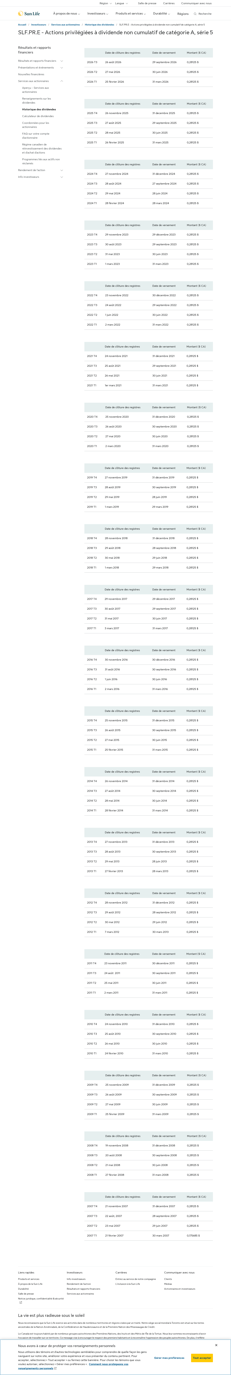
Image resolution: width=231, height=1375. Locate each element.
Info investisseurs (76, 1279)
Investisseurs (38, 24)
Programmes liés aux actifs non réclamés (41, 161)
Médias (168, 1284)
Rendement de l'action (79, 1284)
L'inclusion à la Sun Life (128, 1284)
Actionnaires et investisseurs (179, 1288)
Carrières (169, 3)
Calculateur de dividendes (38, 116)
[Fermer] (216, 1345)
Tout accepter (202, 1357)
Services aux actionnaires (65, 24)
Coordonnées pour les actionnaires (35, 125)
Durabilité (23, 1288)
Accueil (22, 24)
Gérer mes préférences (169, 1357)
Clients (168, 1279)
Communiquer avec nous (196, 3)
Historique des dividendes (99, 24)
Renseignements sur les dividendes (36, 100)
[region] (115, 1357)
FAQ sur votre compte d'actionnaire (35, 135)
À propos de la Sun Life (30, 1284)
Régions (183, 14)
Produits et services (28, 1279)
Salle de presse (147, 3)
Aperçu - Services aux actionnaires (35, 89)
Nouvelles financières (31, 74)
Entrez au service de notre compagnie (136, 1279)
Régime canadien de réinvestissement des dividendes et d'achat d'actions (42, 148)
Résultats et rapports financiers (83, 1288)
